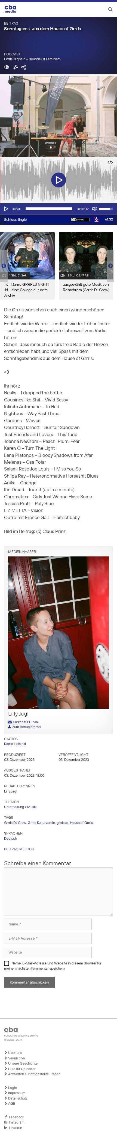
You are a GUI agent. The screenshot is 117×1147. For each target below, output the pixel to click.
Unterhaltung (14, 807)
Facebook (15, 1117)
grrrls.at (62, 823)
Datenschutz (17, 1098)
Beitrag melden (19, 849)
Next (110, 266)
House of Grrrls (81, 823)
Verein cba (16, 1058)
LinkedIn (14, 1128)
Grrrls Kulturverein (41, 823)
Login (12, 1088)
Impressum (16, 1093)
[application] (58, 208)
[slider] (49, 208)
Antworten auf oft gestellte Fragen (33, 1074)
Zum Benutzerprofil (26, 727)
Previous (2, 266)
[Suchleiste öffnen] (110, 9)
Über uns (14, 1053)
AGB (11, 1104)
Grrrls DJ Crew (15, 823)
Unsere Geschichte (22, 1063)
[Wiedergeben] (5, 208)
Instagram (15, 1122)
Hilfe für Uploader (21, 1069)
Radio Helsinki (15, 744)
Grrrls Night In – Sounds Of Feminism (32, 59)
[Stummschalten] (94, 208)
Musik (31, 807)
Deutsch (10, 839)
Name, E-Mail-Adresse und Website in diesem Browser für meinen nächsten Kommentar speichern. (52, 966)
